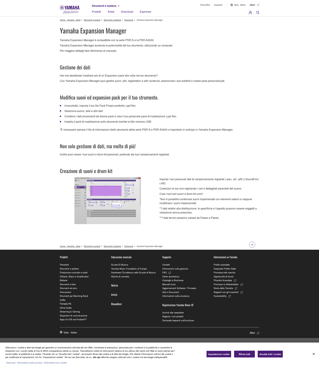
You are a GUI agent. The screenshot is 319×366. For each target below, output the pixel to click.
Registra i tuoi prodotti (172, 316)
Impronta (10, 362)
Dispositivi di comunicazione (73, 315)
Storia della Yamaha (223, 288)
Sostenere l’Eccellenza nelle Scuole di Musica (133, 272)
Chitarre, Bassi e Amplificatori (74, 276)
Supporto (218, 4)
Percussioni (65, 292)
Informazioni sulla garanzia (175, 268)
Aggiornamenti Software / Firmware (179, 288)
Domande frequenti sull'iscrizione (178, 320)
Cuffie (62, 299)
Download (127, 11)
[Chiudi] (313, 354)
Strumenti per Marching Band (74, 295)
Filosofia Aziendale (223, 280)
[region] (159, 354)
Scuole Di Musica (119, 264)
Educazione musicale (121, 257)
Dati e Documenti (170, 292)
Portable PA (65, 303)
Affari (252, 4)
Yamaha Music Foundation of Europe (129, 268)
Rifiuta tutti (244, 354)
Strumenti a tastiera (104, 6)
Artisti (111, 11)
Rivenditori (205, 4)
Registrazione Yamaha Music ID (177, 305)
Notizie (114, 285)
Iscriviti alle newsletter (173, 312)
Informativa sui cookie (55, 362)
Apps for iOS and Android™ (73, 319)
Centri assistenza (170, 276)
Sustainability (220, 295)
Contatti (166, 264)
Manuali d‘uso (169, 284)
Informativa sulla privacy (29, 362)
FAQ (164, 272)
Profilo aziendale (222, 264)
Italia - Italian (240, 4)
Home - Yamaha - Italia (70, 19)
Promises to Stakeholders (226, 284)
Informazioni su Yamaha (225, 257)
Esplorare (145, 11)
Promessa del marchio (224, 272)
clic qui (97, 357)
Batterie (63, 280)
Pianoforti (64, 264)
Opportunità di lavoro (224, 276)
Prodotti (96, 11)
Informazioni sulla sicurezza (175, 295)
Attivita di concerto (120, 276)
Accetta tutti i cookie (270, 354)
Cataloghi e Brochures (173, 280)
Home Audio (66, 307)
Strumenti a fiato (68, 284)
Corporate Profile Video (225, 268)
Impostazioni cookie (218, 354)
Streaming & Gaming (70, 311)
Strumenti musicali (92, 19)
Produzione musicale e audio (74, 272)
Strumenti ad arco (68, 288)
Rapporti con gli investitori (226, 292)
